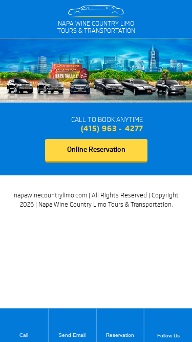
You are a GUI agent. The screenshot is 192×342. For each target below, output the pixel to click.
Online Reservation (96, 149)
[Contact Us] (55, 124)
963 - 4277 (112, 128)
